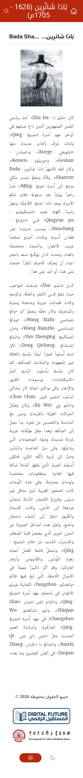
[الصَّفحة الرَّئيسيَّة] (73, 11)
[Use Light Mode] (30, 757)
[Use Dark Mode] (53, 757)
